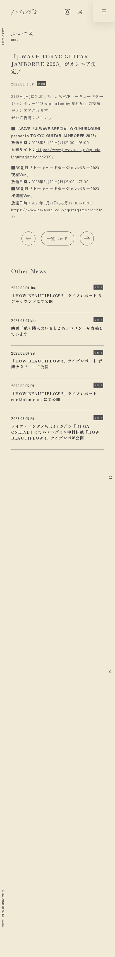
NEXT (87, 238)
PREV (28, 238)
